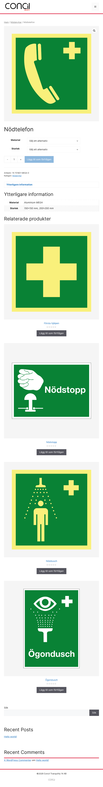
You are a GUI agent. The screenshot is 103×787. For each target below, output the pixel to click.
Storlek (16, 148)
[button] (94, 30)
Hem (6, 22)
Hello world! (10, 736)
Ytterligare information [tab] (19, 184)
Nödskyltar (16, 22)
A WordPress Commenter (17, 760)
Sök (6, 707)
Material (15, 140)
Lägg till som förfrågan (39, 159)
